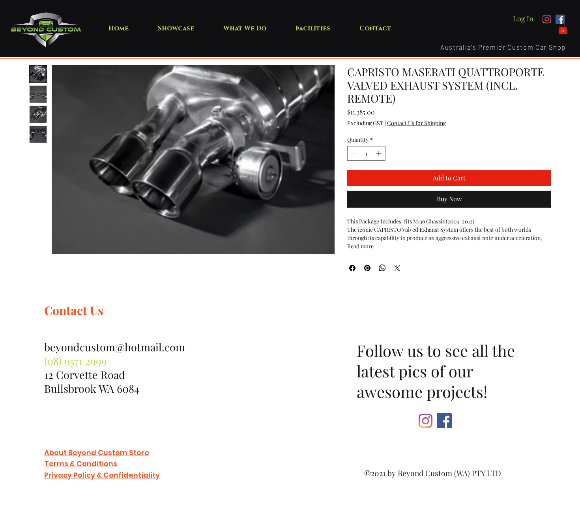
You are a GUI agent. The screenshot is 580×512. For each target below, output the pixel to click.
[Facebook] (560, 19)
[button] (562, 28)
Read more (360, 246)
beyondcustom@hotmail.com (114, 347)
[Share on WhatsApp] (382, 268)
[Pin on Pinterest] (367, 268)
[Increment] (379, 153)
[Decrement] (353, 153)
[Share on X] (397, 268)
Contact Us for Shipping (416, 123)
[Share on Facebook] (352, 268)
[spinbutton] (366, 153)
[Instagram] (547, 19)
